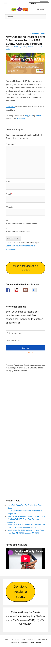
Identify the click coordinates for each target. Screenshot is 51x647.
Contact (44, 23)
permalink (21, 118)
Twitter (13, 23)
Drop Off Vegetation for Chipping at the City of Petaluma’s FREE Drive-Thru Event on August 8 (26, 519)
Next (44, 33)
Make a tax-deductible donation (25, 268)
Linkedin (19, 23)
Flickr (31, 23)
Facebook (6, 23)
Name (9, 181)
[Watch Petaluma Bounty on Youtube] (16, 290)
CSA (31, 116)
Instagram (38, 23)
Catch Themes (35, 642)
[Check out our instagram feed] (25, 290)
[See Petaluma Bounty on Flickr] (34, 290)
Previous (34, 33)
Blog (26, 116)
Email (9, 194)
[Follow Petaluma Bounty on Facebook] (8, 290)
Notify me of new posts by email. (18, 231)
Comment (11, 144)
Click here (10, 106)
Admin (30, 47)
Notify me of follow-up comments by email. (22, 223)
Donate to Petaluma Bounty (20, 591)
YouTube (25, 23)
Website (9, 207)
